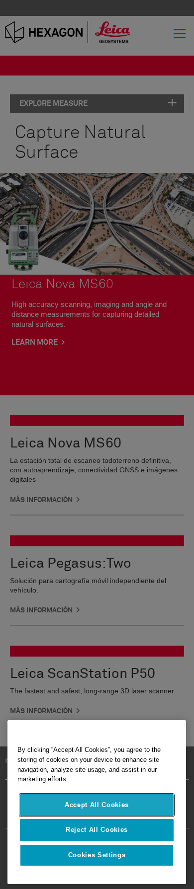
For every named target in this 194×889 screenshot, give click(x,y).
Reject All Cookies (97, 829)
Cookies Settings (97, 855)
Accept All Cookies (97, 805)
